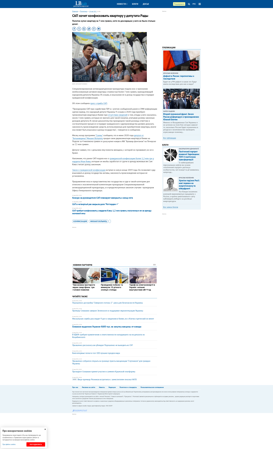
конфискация (80, 221)
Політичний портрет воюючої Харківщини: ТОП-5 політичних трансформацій (189, 155)
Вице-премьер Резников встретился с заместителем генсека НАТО (105, 379)
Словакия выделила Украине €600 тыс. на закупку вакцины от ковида (106, 326)
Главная (75, 11)
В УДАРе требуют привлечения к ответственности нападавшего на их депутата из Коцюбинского (108, 336)
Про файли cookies (9, 444)
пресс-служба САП (98, 103)
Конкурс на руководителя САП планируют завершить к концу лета (102, 197)
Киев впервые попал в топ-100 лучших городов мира (96, 353)
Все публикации (169, 138)
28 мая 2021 (93, 11)
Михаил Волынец (98, 221)
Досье (146, 4)
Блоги (135, 4)
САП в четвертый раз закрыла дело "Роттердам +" (95, 204)
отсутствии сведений (117, 114)
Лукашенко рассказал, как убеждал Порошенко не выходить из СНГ (102, 345)
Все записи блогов (170, 207)
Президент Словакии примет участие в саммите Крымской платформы (103, 371)
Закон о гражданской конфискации (89, 170)
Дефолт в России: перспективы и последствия (178, 77)
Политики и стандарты (128, 387)
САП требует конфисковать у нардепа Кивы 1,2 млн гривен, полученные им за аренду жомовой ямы (111, 212)
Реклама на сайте (88, 387)
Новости (121, 4)
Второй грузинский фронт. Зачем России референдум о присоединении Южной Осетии (181, 117)
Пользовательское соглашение (152, 387)
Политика (83, 11)
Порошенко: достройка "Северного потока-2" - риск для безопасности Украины (107, 302)
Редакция (112, 387)
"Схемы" (99, 135)
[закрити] (45, 429)
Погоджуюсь (36, 444)
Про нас (75, 387)
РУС (194, 4)
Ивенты (102, 387)
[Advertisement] (114, 244)
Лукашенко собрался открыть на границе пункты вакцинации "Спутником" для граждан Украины (111, 362)
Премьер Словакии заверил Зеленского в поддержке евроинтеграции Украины (107, 310)
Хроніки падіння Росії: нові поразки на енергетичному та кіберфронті (189, 184)
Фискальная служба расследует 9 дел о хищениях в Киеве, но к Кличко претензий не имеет (113, 318)
